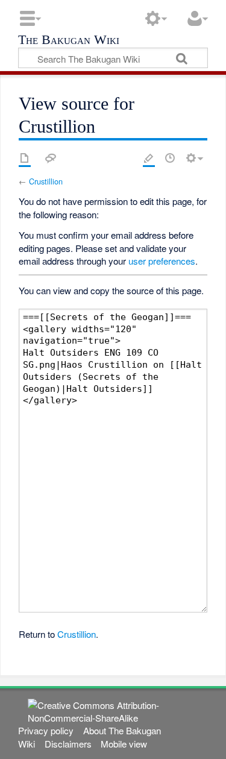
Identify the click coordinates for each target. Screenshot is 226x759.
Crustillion (46, 181)
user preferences (161, 260)
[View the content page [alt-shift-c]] (25, 158)
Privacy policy (46, 730)
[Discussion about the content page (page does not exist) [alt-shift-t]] (51, 158)
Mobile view (124, 743)
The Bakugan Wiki (68, 40)
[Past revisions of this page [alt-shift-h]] (170, 158)
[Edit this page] (149, 158)
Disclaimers (68, 743)
